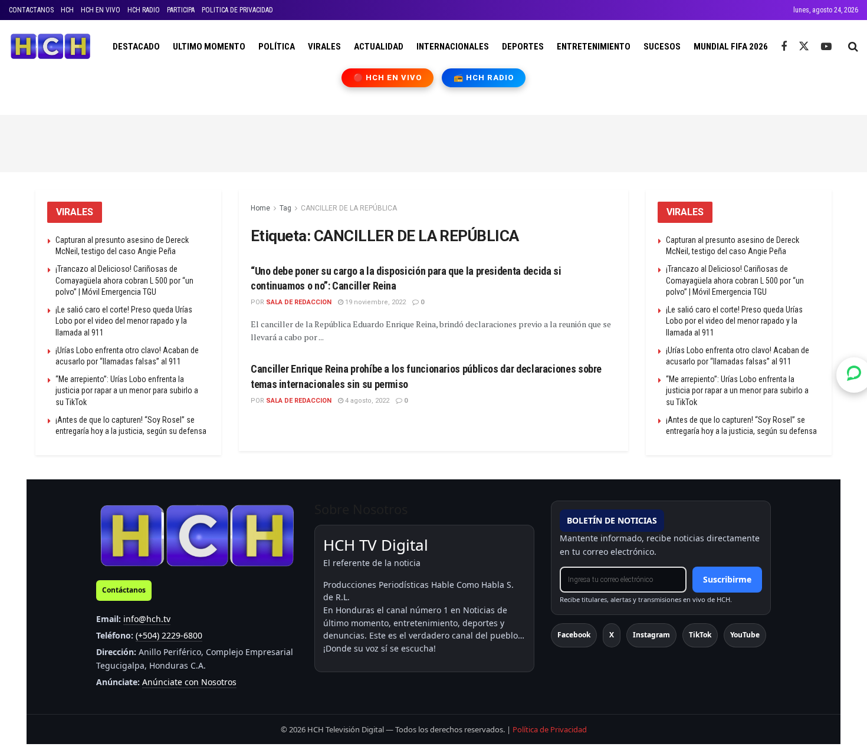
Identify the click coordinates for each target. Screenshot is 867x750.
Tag (285, 208)
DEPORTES (523, 46)
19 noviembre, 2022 (374, 302)
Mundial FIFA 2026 (731, 46)
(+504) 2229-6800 (169, 635)
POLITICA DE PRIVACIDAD (237, 10)
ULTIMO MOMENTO (209, 46)
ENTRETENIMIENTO (593, 46)
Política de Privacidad (550, 729)
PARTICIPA (181, 10)
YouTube (745, 635)
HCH (67, 10)
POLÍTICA (276, 46)
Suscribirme (727, 579)
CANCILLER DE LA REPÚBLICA (349, 208)
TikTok (700, 635)
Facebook (573, 635)
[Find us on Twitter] (804, 47)
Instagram (651, 635)
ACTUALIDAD (378, 46)
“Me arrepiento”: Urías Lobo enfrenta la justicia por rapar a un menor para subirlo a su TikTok (126, 390)
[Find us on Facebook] (784, 47)
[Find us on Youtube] (826, 47)
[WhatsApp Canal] (854, 375)
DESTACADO (136, 46)
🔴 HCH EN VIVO (387, 77)
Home (260, 208)
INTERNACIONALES (452, 46)
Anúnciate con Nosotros (189, 682)
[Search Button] (853, 46)
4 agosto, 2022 (366, 400)
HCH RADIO (143, 10)
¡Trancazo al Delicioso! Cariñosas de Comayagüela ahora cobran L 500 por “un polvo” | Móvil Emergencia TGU (124, 280)
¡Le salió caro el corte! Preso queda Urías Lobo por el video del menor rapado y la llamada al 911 (123, 321)
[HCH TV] (197, 535)
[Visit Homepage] (50, 46)
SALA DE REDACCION (298, 302)
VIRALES (324, 46)
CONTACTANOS (31, 10)
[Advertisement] (433, 141)
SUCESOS (662, 46)
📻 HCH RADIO (484, 77)
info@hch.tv (146, 618)
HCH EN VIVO (100, 10)
